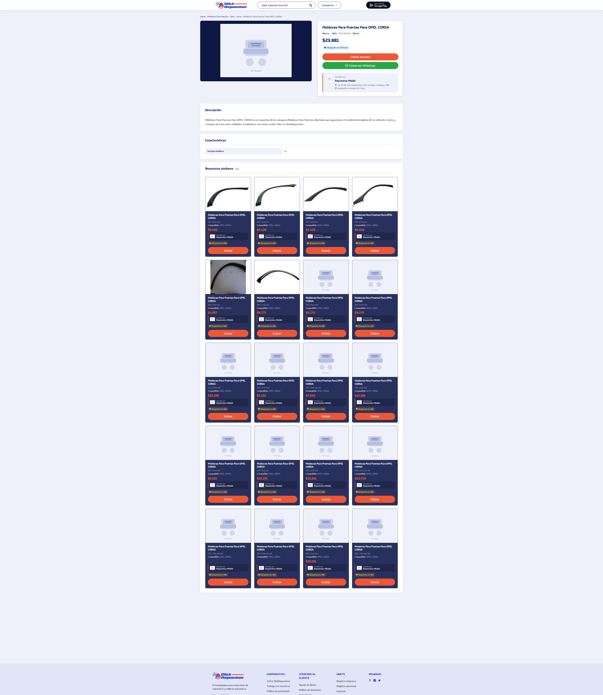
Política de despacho (310, 689)
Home (203, 16)
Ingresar (341, 691)
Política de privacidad (278, 691)
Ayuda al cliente (307, 684)
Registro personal (346, 686)
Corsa (238, 16)
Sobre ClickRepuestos (278, 681)
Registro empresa (346, 681)
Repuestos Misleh (224, 237)
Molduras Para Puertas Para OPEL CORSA (227, 216)
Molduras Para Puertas (217, 16)
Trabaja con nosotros (278, 686)
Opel (232, 16)
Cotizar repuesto (360, 57)
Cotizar (228, 250)
